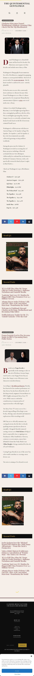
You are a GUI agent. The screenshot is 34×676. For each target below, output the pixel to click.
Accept (17, 671)
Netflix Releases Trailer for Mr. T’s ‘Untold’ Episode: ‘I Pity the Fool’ (15, 316)
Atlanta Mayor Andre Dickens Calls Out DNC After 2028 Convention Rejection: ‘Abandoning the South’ (15, 303)
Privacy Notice (17, 674)
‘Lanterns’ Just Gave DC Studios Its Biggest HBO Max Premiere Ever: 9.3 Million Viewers (16, 297)
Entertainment (8, 20)
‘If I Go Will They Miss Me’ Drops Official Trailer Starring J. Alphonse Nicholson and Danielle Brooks (16, 290)
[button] (31, 656)
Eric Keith (10, 30)
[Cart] (17, 13)
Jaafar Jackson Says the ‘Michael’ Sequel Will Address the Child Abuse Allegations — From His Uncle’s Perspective (16, 545)
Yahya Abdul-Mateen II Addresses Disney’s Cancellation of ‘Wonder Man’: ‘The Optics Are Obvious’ (15, 553)
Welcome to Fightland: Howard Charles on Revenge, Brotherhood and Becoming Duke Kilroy (17, 310)
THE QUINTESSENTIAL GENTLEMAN (17, 4)
